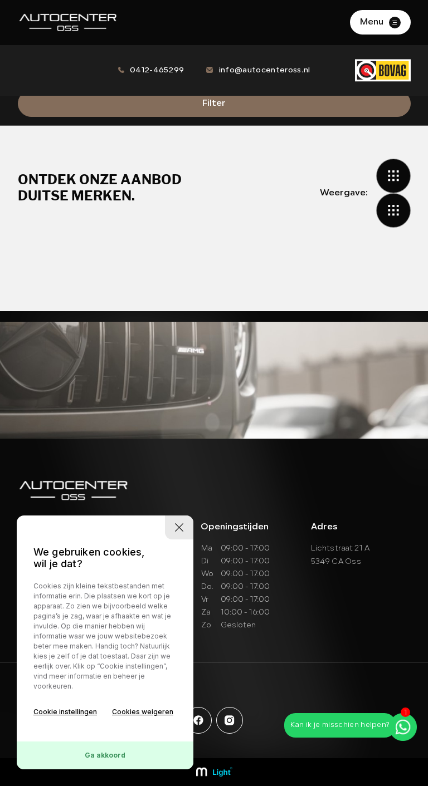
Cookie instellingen (65, 712)
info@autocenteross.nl (264, 70)
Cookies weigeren (142, 712)
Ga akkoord (105, 755)
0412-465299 (157, 70)
